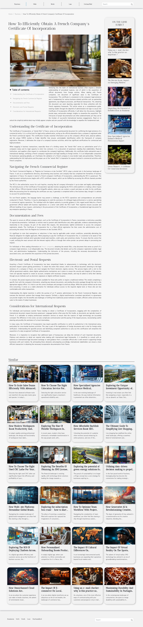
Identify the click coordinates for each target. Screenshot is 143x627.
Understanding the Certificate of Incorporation (28, 94)
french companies (48, 246)
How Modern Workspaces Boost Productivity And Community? (21, 429)
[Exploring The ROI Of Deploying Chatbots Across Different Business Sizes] (22, 535)
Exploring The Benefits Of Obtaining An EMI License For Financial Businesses (54, 469)
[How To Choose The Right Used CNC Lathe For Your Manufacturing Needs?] (22, 454)
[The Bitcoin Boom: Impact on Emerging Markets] (119, 68)
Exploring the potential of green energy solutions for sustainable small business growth (87, 471)
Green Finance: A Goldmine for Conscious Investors (119, 167)
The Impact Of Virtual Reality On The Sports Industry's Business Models (119, 550)
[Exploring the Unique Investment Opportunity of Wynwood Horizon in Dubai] (119, 373)
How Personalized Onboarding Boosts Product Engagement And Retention (55, 550)
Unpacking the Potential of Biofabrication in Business (119, 109)
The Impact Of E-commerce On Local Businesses (51, 591)
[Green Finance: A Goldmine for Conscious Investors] (119, 154)
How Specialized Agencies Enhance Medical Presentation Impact (119, 138)
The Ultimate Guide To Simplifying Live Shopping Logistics (119, 429)
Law (70, 4)
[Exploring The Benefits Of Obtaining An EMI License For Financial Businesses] (55, 454)
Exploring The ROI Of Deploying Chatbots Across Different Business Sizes (22, 550)
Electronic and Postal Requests (23, 107)
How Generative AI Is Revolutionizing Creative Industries (118, 510)
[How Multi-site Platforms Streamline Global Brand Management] (22, 495)
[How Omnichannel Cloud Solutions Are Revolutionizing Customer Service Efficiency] (22, 576)
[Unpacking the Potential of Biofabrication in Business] (119, 96)
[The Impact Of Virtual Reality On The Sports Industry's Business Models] (119, 535)
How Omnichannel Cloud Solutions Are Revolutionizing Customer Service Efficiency (22, 592)
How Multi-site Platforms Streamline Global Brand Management (21, 510)
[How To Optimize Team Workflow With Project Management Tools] (87, 495)
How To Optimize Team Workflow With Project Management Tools (85, 510)
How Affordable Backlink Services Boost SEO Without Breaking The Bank (86, 430)
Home (10, 14)
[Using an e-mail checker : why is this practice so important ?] (119, 38)
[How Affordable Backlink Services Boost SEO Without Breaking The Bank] (87, 414)
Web (34, 4)
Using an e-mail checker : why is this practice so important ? (119, 52)
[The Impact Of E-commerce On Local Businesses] (55, 576)
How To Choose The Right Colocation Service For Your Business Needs (54, 388)
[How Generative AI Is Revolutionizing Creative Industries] (119, 495)
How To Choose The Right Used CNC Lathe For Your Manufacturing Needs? (22, 469)
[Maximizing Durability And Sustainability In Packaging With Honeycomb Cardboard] (119, 576)
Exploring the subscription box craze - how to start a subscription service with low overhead (54, 511)
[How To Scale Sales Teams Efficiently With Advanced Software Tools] (22, 373)
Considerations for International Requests (27, 111)
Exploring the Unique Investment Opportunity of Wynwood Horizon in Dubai (119, 390)
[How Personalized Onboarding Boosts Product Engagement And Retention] (55, 535)
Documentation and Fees (21, 103)
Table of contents (20, 89)
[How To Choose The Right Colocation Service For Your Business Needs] (55, 373)
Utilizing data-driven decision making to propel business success (119, 469)
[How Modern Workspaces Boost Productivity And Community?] (22, 414)
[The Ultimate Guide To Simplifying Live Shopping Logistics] (119, 414)
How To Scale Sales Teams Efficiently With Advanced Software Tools (22, 388)
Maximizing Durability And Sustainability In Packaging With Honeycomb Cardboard (119, 592)
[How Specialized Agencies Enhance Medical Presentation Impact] (119, 124)
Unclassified (88, 4)
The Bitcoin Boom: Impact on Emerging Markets (118, 81)
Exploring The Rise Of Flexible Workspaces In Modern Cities (52, 429)
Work (52, 4)
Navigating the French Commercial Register (27, 98)
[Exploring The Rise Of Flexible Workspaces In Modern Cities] (55, 414)
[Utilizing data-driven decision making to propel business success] (119, 454)
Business (17, 4)
